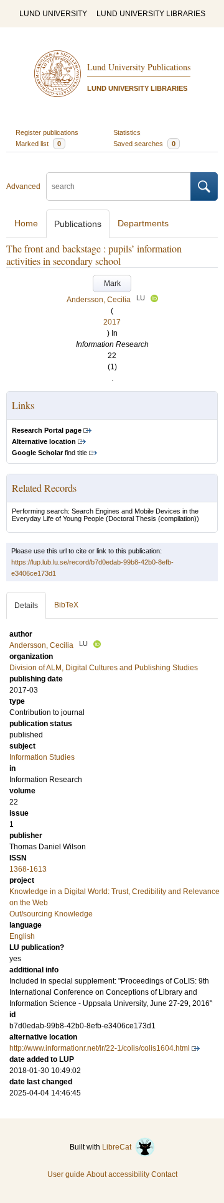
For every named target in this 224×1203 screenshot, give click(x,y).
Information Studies (42, 757)
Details (26, 605)
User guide (66, 1174)
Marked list (38, 143)
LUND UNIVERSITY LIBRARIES (150, 13)
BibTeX (66, 605)
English (22, 936)
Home (26, 223)
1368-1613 (28, 869)
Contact (164, 1174)
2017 (112, 322)
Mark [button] (112, 283)
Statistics (127, 132)
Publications (77, 224)
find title (49, 452)
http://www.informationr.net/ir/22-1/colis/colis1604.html (99, 1048)
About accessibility (117, 1174)
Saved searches (144, 143)
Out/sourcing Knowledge (51, 914)
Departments (143, 223)
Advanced (23, 186)
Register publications (47, 132)
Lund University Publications (138, 67)
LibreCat (118, 1147)
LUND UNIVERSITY (53, 13)
